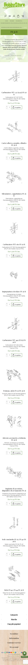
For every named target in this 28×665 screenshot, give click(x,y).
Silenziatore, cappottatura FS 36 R (14, 195)
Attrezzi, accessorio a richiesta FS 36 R (14, 439)
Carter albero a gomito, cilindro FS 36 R (14, 144)
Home (6, 20)
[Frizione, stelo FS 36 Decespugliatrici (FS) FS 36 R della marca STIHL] (14, 374)
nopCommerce (16, 654)
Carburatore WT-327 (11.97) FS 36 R (14, 93)
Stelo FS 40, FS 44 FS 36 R (14, 590)
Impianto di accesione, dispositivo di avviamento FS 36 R (14, 490)
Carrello (18, 16)
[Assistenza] (25, 653)
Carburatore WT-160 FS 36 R (14, 244)
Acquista (18, 107)
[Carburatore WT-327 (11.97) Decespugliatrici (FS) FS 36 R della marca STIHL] (14, 76)
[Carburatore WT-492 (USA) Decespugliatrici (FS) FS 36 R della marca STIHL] (14, 324)
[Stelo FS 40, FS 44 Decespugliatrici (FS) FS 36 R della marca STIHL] (14, 574)
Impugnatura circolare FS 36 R (14, 292)
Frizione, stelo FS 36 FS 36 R (14, 391)
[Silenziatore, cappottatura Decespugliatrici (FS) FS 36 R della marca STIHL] (14, 177)
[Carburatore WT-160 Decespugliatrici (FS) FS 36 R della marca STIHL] (14, 228)
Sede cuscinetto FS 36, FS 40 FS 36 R (14, 540)
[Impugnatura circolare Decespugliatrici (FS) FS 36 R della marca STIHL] (14, 275)
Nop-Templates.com (16, 656)
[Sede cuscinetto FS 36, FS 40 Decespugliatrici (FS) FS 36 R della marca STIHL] (14, 523)
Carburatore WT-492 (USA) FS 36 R (14, 341)
